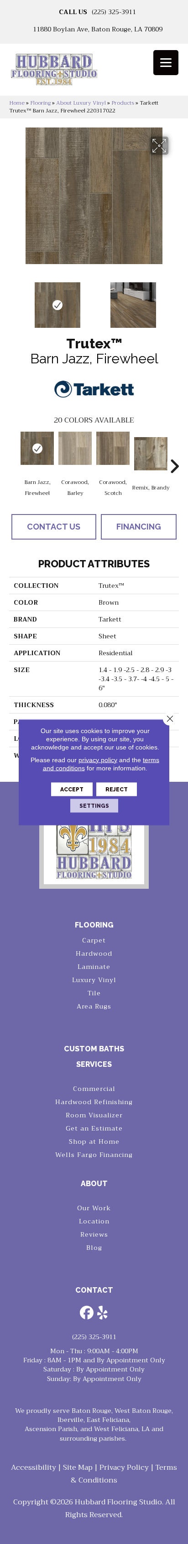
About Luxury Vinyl (81, 102)
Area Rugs (94, 1006)
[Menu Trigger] (165, 62)
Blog (94, 1247)
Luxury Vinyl (94, 979)
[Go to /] (94, 72)
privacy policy (97, 759)
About (94, 1183)
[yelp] (102, 1314)
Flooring (40, 102)
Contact (94, 1290)
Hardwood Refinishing (94, 1101)
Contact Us (53, 526)
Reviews (94, 1234)
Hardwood (94, 953)
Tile (94, 993)
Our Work (94, 1208)
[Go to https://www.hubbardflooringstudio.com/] (94, 842)
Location (94, 1221)
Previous (13, 300)
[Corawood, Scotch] (113, 448)
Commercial (94, 1088)
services (94, 1064)
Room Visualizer (94, 1115)
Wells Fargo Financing (94, 1154)
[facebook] (86, 1314)
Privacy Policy (124, 1467)
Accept (72, 789)
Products (122, 102)
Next (174, 300)
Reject (116, 789)
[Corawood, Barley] (75, 448)
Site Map (78, 1467)
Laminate (94, 966)
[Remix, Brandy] (151, 454)
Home (17, 102)
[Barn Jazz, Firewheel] (37, 448)
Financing (138, 526)
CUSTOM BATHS (94, 1049)
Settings (94, 805)
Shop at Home (94, 1141)
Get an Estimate (94, 1128)
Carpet (94, 940)
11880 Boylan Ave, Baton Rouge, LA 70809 (97, 29)
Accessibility (33, 1467)
